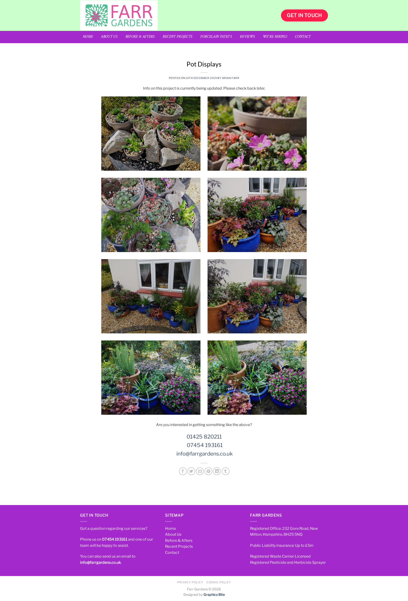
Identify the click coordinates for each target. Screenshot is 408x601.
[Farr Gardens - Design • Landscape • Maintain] (145, 15)
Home (88, 37)
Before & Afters (140, 37)
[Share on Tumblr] (226, 471)
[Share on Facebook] (183, 471)
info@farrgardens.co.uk (204, 453)
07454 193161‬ (114, 539)
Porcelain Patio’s (216, 37)
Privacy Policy (190, 582)
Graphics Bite (214, 595)
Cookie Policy (218, 582)
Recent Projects (177, 37)
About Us (109, 37)
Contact (302, 37)
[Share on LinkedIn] (217, 471)
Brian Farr (230, 78)
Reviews (247, 37)
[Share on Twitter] (191, 471)
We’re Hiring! (275, 37)
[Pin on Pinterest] (208, 471)
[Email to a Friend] (200, 471)
